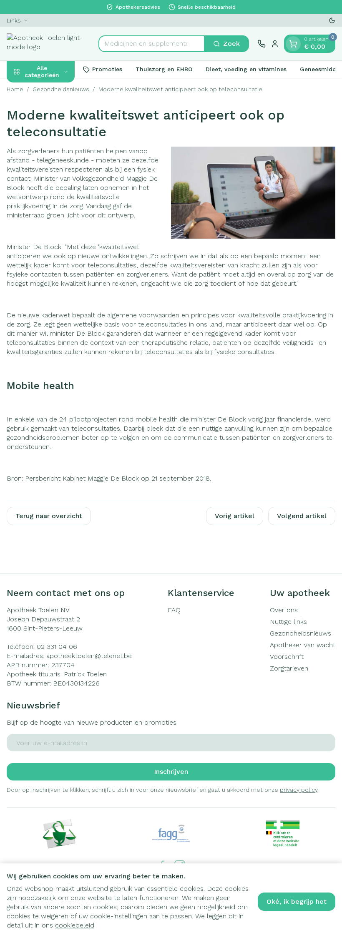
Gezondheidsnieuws (61, 89)
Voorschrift (287, 657)
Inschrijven (171, 771)
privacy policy (298, 789)
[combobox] (151, 43)
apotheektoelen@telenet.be (89, 656)
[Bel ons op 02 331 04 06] (261, 44)
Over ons (284, 610)
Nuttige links (288, 622)
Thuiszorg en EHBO (164, 69)
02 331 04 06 (57, 647)
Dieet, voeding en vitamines (246, 69)
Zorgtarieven (289, 668)
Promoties (107, 69)
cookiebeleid (74, 925)
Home (15, 89)
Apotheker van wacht (302, 645)
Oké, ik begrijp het (297, 901)
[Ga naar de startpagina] (48, 43)
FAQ (174, 610)
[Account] (275, 44)
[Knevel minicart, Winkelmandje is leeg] (293, 43)
